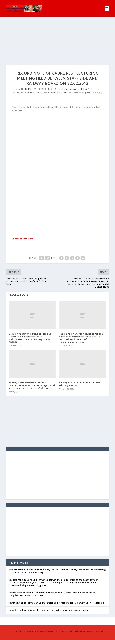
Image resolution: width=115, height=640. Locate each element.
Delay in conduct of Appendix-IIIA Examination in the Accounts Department (48, 610)
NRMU (28, 89)
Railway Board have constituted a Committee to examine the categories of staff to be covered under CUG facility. (32, 385)
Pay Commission (91, 89)
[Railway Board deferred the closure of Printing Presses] (82, 364)
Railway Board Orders (23, 92)
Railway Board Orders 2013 (48, 92)
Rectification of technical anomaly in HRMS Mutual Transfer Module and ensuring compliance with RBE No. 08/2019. (52, 594)
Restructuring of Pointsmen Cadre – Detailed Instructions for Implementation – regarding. (56, 602)
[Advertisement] (57, 44)
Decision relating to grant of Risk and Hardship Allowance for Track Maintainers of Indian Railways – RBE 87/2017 (30, 337)
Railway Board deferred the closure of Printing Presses (80, 384)
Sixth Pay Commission (73, 92)
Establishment (75, 89)
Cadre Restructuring (57, 89)
